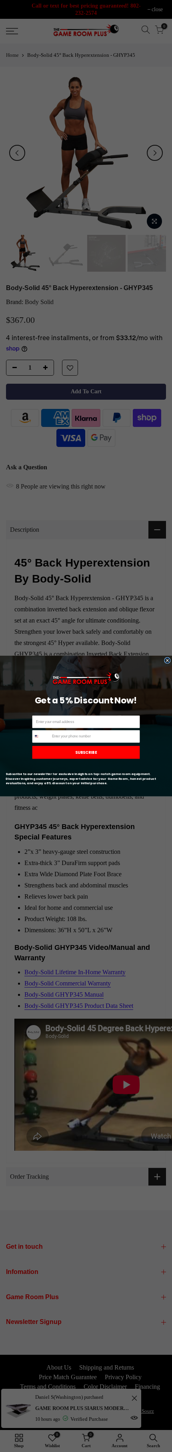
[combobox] (41, 736)
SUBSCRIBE (86, 752)
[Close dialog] (167, 660)
